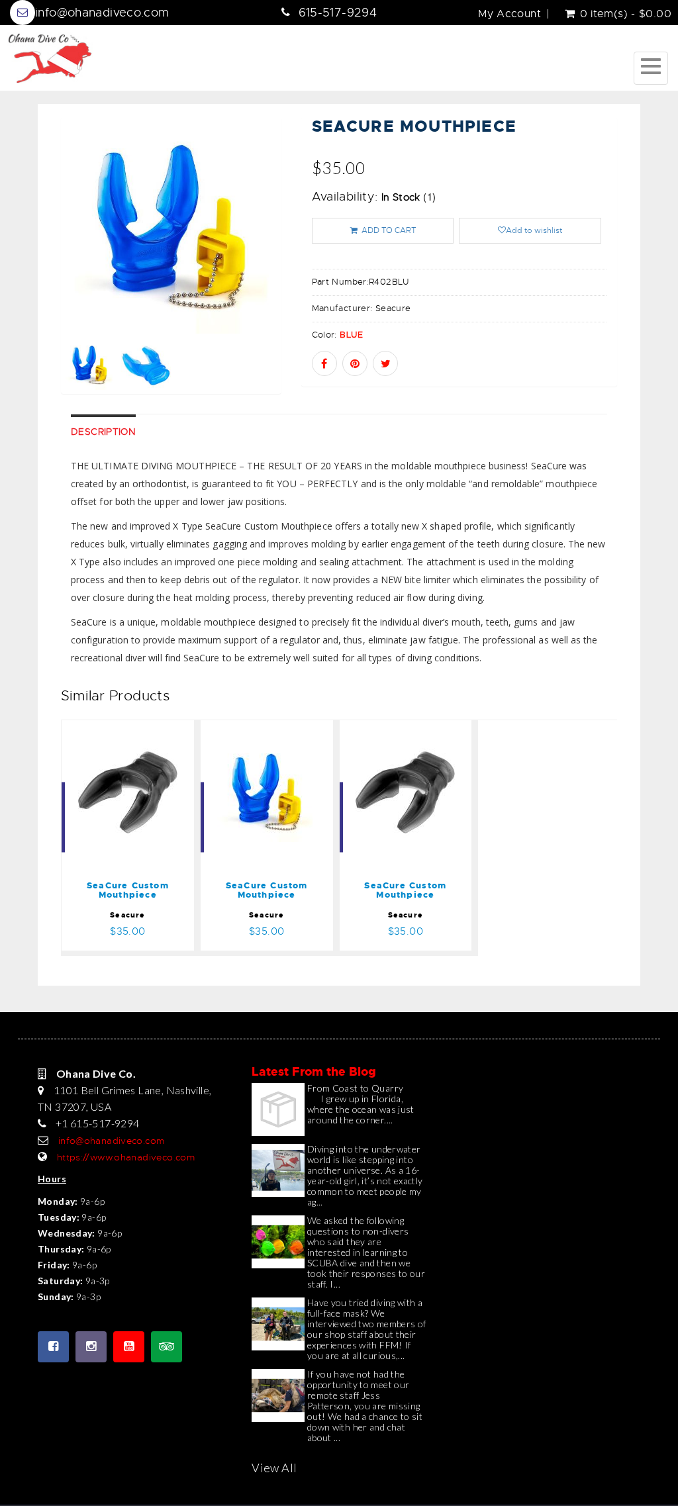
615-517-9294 (338, 12)
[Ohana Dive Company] (49, 58)
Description (103, 432)
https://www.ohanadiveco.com (126, 1157)
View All (274, 1467)
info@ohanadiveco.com (102, 12)
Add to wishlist (534, 230)
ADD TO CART (388, 230)
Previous (31, 273)
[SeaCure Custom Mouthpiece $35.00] (127, 728)
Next (311, 273)
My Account (509, 14)
